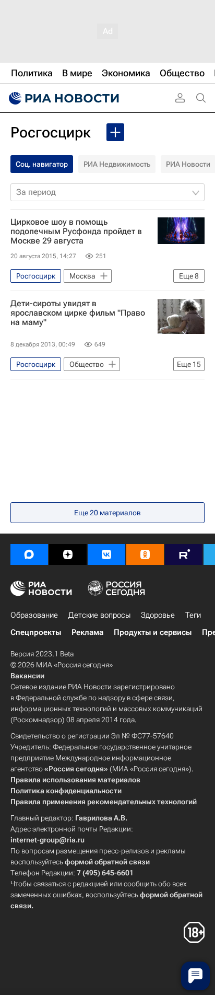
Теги (193, 615)
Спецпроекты (35, 632)
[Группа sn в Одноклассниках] (145, 554)
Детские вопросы (99, 615)
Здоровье (158, 615)
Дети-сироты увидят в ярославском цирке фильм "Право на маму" (77, 313)
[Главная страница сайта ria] (62, 98)
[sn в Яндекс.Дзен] (68, 554)
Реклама (87, 632)
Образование (34, 615)
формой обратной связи (107, 862)
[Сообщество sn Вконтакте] (106, 554)
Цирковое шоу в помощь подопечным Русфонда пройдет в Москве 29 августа (76, 231)
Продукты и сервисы (153, 632)
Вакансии (27, 676)
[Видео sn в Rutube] (183, 554)
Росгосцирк (50, 132)
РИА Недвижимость (116, 164)
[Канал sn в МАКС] (29, 554)
